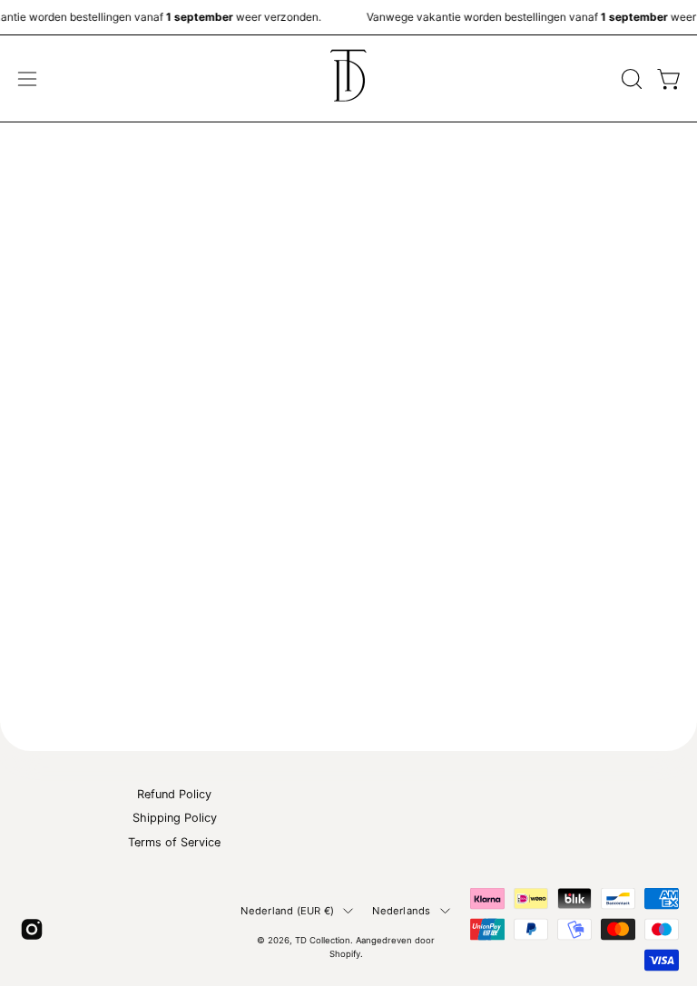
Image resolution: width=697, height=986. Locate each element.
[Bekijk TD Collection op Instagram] (31, 928)
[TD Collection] (348, 78)
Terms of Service (174, 841)
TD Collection (322, 940)
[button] (630, 79)
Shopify (344, 954)
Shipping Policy (175, 818)
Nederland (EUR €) (287, 910)
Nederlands (401, 910)
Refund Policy (174, 794)
